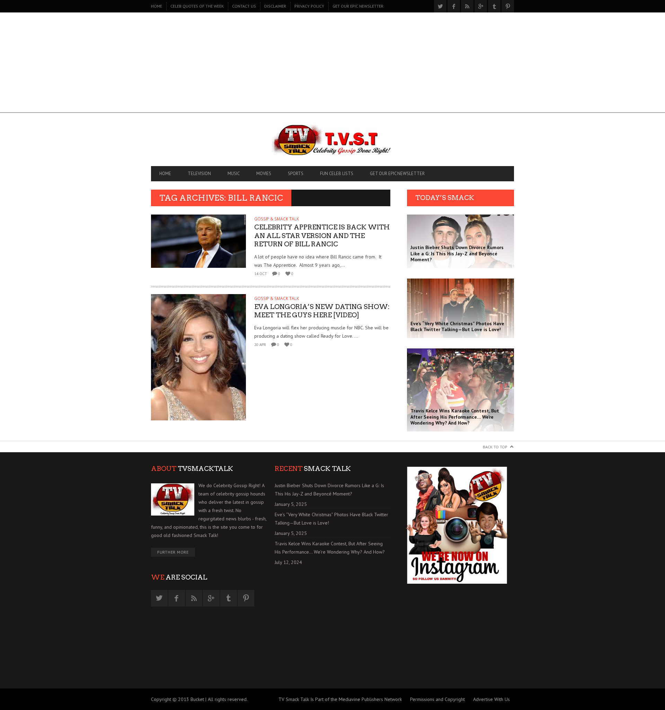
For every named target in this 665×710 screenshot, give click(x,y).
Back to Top (495, 446)
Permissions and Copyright (437, 699)
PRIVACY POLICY (309, 6)
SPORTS (295, 173)
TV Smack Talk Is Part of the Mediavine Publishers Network (340, 699)
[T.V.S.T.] (332, 141)
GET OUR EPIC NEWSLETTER (357, 6)
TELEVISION (199, 173)
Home (156, 6)
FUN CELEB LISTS (336, 173)
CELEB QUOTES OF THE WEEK (197, 6)
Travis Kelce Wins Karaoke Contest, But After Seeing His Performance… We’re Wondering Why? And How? (330, 547)
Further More (173, 552)
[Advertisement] (332, 64)
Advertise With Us (491, 699)
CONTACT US (244, 6)
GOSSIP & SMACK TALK (276, 219)
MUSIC (234, 173)
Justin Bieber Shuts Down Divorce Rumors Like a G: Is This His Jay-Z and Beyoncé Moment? (329, 489)
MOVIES (263, 173)
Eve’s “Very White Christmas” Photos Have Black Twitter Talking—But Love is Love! (331, 518)
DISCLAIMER (275, 6)
